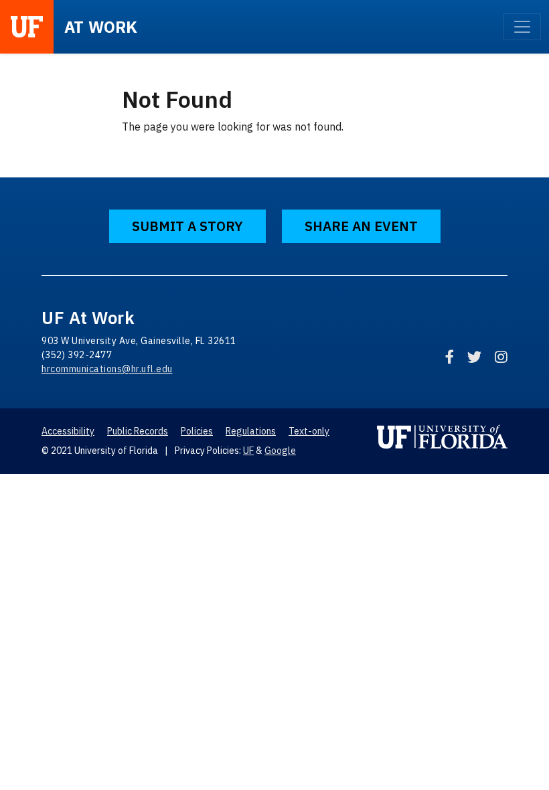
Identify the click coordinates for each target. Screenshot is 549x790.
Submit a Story (187, 226)
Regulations (251, 431)
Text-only (309, 431)
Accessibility (68, 431)
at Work (101, 26)
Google (280, 451)
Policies (197, 431)
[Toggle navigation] (522, 26)
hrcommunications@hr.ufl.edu (107, 369)
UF (248, 451)
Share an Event (361, 226)
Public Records (137, 431)
